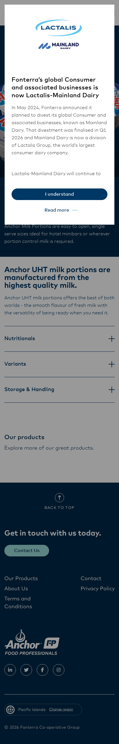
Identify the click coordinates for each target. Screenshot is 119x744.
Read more (56, 210)
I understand (59, 194)
